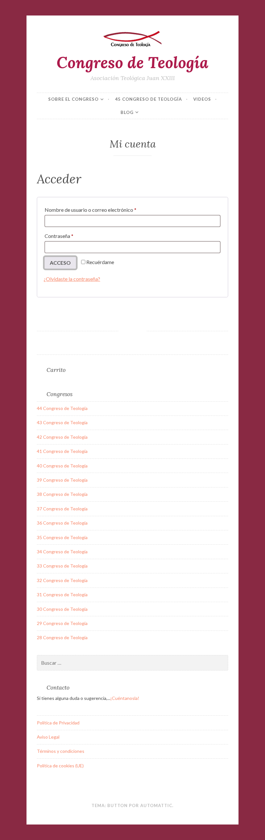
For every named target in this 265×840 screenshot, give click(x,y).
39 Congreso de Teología (62, 480)
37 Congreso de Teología (62, 508)
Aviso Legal (48, 737)
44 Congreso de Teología (62, 408)
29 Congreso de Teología (62, 623)
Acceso (60, 263)
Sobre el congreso (73, 99)
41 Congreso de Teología (62, 451)
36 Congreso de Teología (62, 523)
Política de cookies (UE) (60, 765)
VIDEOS (202, 99)
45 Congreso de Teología (148, 99)
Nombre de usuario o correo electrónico (104, 209)
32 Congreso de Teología (62, 580)
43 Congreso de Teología (62, 422)
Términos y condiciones (60, 751)
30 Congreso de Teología (62, 609)
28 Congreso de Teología (62, 637)
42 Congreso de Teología (62, 437)
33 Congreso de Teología (62, 566)
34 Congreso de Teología (62, 551)
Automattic (156, 805)
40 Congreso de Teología (62, 465)
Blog (127, 112)
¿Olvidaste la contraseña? (72, 279)
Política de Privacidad (58, 722)
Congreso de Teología (132, 62)
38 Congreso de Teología (62, 494)
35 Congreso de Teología (62, 537)
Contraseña (72, 235)
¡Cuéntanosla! (124, 698)
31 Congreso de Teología (62, 594)
